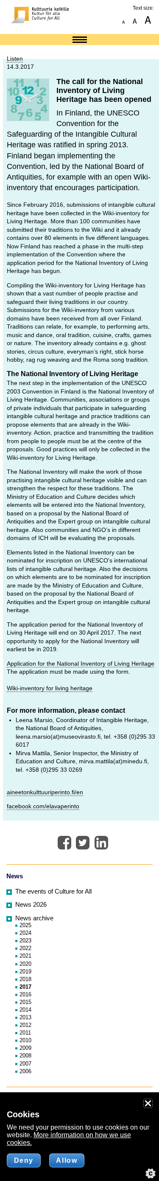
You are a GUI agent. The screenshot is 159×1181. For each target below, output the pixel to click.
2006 (25, 1071)
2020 (25, 964)
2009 (25, 1048)
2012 (25, 1025)
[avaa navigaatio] (80, 40)
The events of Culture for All (53, 891)
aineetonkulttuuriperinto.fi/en (45, 792)
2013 (25, 1017)
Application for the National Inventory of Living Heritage (80, 663)
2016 (25, 994)
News (14, 876)
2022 (25, 948)
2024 (25, 933)
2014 (25, 1010)
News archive (34, 918)
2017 (25, 987)
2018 (25, 979)
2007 (25, 1063)
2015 (25, 1002)
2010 (25, 1040)
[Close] (148, 1103)
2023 (25, 940)
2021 (25, 956)
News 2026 (31, 904)
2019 (25, 971)
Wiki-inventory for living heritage (49, 688)
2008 (25, 1055)
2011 (25, 1032)
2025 (25, 925)
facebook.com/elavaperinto (43, 806)
